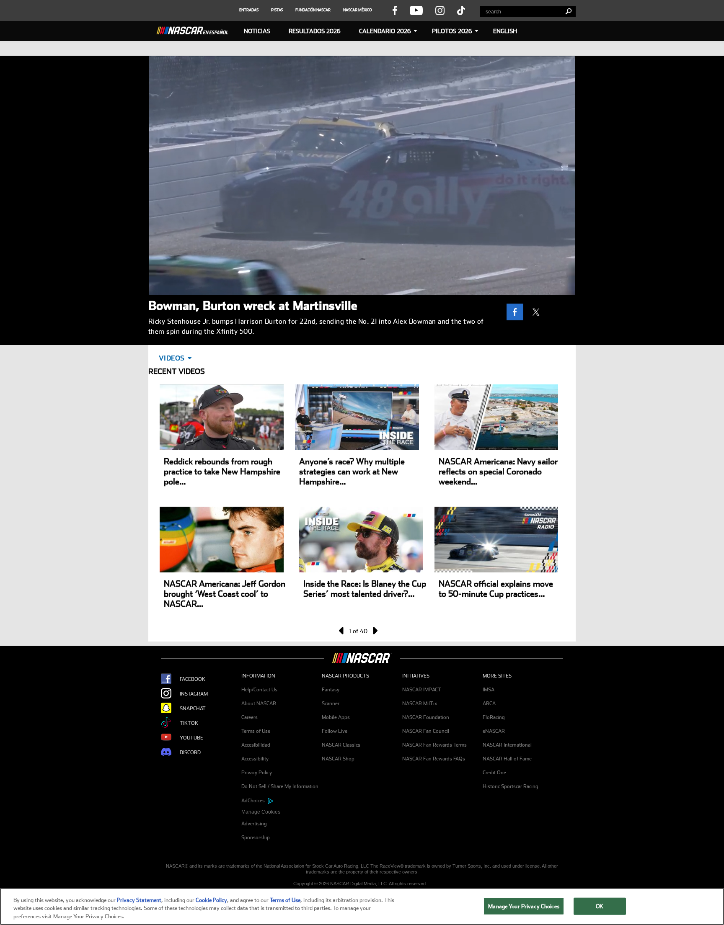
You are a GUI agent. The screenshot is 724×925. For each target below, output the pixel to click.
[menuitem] (281, 812)
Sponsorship (255, 837)
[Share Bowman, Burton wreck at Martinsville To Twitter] (537, 312)
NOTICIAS (257, 31)
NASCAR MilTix (419, 703)
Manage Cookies (260, 812)
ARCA (489, 703)
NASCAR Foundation (425, 717)
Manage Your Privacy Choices (523, 906)
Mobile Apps (336, 717)
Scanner (330, 703)
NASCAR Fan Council (425, 731)
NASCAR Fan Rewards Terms (434, 745)
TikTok (189, 723)
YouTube (191, 738)
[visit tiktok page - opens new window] (461, 10)
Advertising (254, 824)
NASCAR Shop (338, 759)
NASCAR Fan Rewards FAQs (433, 759)
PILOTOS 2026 (452, 31)
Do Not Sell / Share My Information (279, 786)
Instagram (194, 694)
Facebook (192, 679)
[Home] (195, 29)
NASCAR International (507, 745)
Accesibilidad (255, 745)
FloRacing (494, 717)
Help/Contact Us (259, 690)
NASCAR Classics (341, 745)
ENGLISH (505, 31)
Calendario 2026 (385, 31)
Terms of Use (255, 731)
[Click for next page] (375, 630)
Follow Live (334, 731)
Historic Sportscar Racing (510, 786)
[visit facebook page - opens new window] (394, 10)
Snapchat (193, 708)
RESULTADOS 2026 (315, 31)
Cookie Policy (211, 900)
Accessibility (255, 759)
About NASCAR (258, 703)
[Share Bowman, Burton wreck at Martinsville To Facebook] (517, 312)
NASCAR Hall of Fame (507, 759)
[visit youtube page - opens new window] (416, 10)
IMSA (488, 690)
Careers (249, 717)
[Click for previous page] (342, 630)
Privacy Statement (139, 900)
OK (599, 906)
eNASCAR (494, 731)
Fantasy (330, 690)
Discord (190, 752)
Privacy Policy (256, 773)
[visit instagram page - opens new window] (440, 10)
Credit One (494, 773)
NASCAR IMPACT (421, 690)
